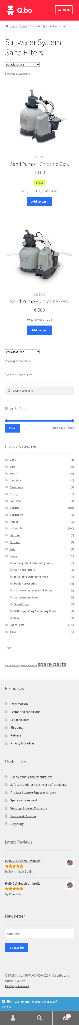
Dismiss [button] (6, 1006)
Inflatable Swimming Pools (31, 576)
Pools (23, 26)
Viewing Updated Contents (28, 808)
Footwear (16, 501)
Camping (15, 480)
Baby (13, 459)
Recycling (17, 824)
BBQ (12, 466)
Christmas (16, 487)
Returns (15, 735)
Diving (14, 494)
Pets (12, 549)
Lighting (15, 535)
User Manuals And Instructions (31, 777)
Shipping (16, 727)
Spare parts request (23, 800)
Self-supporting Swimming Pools (35, 611)
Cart (61, 1014)
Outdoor (15, 542)
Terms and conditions (25, 712)
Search (39, 1018)
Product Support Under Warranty (33, 792)
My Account (13, 1018)
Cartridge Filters (24, 570)
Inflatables (17, 528)
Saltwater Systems (26, 597)
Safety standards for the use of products (38, 784)
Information (19, 704)
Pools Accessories (25, 583)
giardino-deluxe (29, 665)
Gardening (16, 515)
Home (13, 26)
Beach (13, 473)
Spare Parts (17, 625)
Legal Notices (19, 720)
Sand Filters (21, 604)
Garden (14, 508)
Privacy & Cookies (22, 743)
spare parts (51, 664)
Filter (12, 428)
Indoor (14, 521)
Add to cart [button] (39, 201)
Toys (13, 632)
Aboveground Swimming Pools (33, 563)
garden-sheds (12, 665)
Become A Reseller (23, 816)
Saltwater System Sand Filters (33, 590)
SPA (16, 618)
